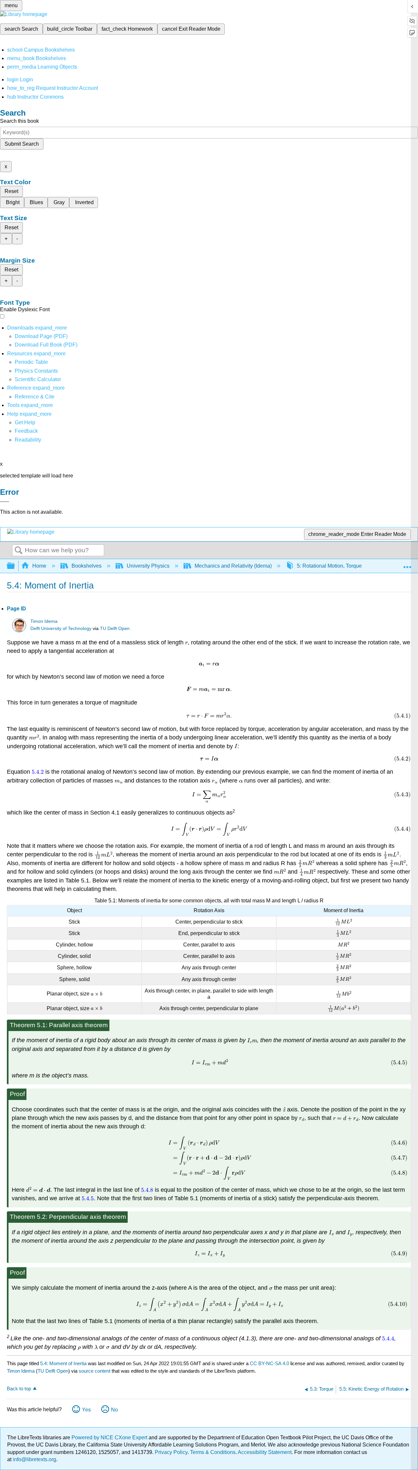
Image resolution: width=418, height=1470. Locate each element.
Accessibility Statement (265, 1452)
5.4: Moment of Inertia (63, 1363)
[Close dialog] (4, 501)
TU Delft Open (115, 628)
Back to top (19, 1388)
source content (94, 1371)
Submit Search (22, 144)
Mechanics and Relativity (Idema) (233, 566)
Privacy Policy (171, 1452)
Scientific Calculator (38, 379)
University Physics (148, 566)
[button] (26, 431)
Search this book (19, 121)
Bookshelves (86, 566)
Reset (11, 191)
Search (18, 550)
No (114, 1410)
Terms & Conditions (212, 1452)
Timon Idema (43, 621)
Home (39, 566)
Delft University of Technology (60, 628)
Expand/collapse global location (407, 564)
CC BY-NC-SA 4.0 (269, 1363)
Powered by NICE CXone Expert (110, 1437)
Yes (86, 1410)
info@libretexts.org (33, 1459)
